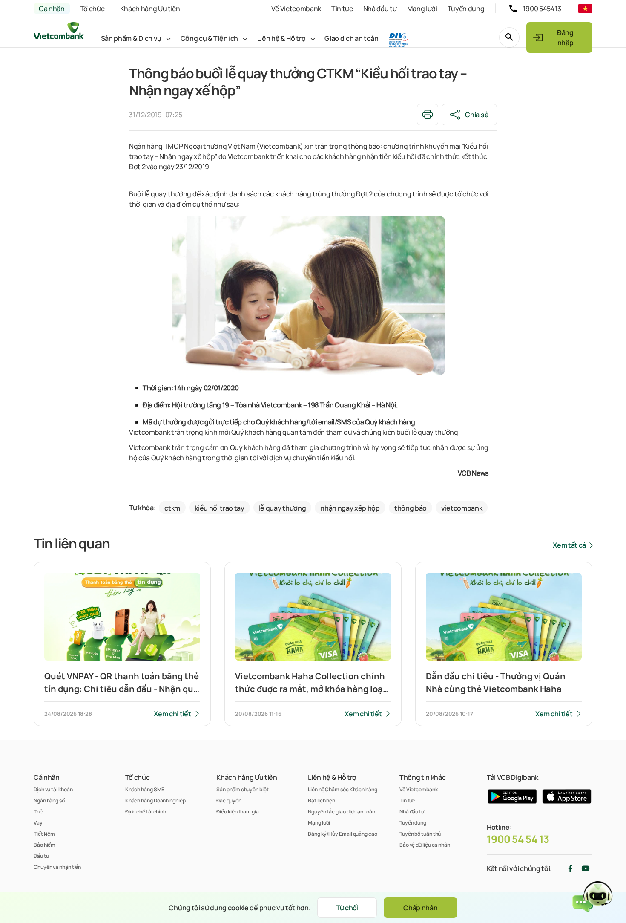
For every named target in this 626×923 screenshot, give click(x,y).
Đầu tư (41, 856)
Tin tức (342, 8)
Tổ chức (92, 8)
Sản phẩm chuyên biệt (242, 789)
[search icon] (509, 37)
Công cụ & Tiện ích (209, 38)
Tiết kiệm (44, 833)
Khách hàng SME (144, 789)
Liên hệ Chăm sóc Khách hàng (342, 789)
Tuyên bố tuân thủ (420, 833)
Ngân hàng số (49, 800)
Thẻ (38, 811)
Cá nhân (52, 8)
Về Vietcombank (296, 8)
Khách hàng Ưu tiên (150, 8)
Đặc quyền (228, 800)
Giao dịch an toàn (351, 38)
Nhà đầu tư (380, 8)
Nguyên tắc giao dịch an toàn (341, 811)
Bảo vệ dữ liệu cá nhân (424, 844)
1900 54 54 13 (518, 839)
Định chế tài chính (145, 811)
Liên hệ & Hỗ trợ (281, 38)
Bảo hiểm (44, 844)
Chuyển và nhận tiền (57, 867)
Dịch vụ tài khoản (53, 789)
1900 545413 (542, 8)
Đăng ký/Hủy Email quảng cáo (342, 833)
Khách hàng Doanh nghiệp (155, 800)
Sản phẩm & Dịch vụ (131, 38)
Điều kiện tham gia (237, 811)
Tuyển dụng (466, 8)
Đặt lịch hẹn (321, 800)
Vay (38, 822)
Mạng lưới (422, 8)
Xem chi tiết (172, 713)
